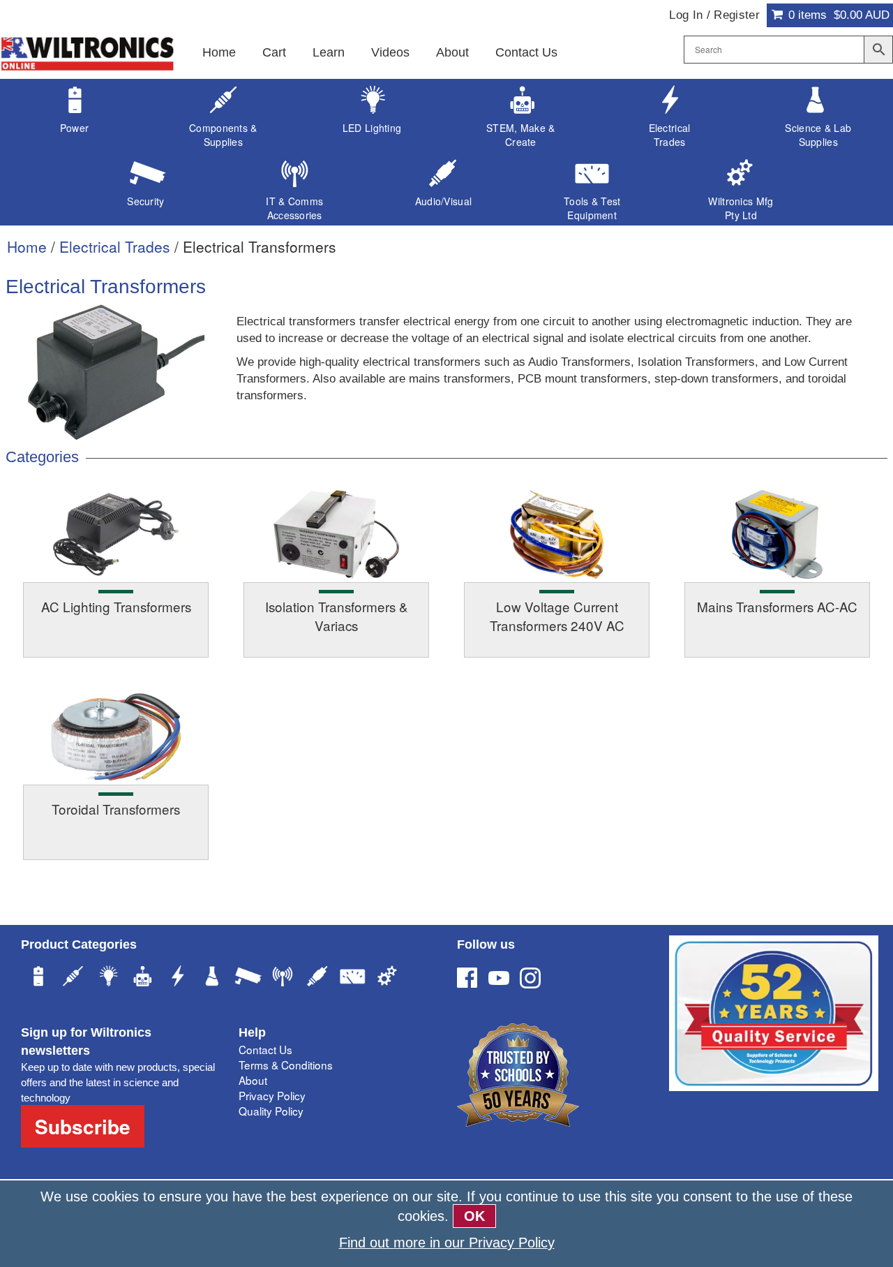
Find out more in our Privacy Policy (447, 1242)
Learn (329, 52)
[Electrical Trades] (177, 978)
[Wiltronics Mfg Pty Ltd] (387, 978)
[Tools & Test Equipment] (352, 978)
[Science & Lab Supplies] (212, 978)
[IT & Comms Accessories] (282, 978)
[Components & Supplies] (73, 978)
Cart (274, 52)
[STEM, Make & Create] (143, 978)
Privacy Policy (272, 1095)
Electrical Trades (114, 246)
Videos (390, 52)
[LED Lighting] (108, 978)
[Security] (247, 978)
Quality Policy (271, 1110)
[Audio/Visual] (317, 978)
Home (219, 52)
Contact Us (526, 52)
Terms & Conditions (286, 1064)
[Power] (38, 978)
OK (474, 1216)
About (452, 52)
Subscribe (82, 1126)
